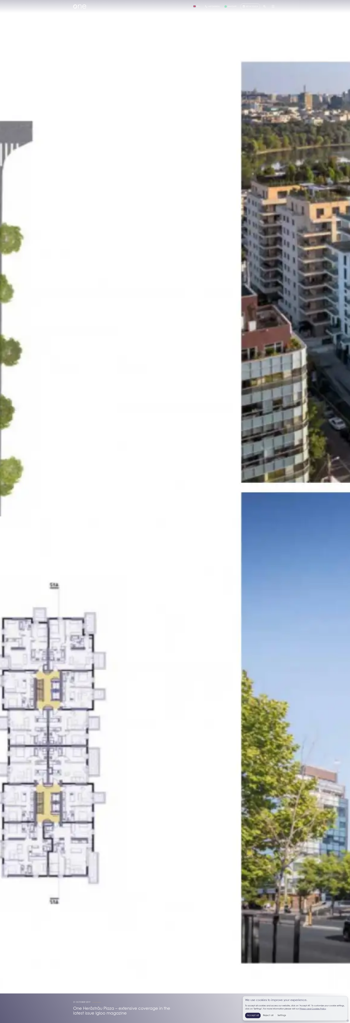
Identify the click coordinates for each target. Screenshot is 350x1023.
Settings (282, 1015)
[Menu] (273, 6)
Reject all (268, 1015)
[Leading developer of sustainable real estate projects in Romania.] (79, 6)
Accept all (253, 1015)
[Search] (264, 6)
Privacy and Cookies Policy (313, 1009)
